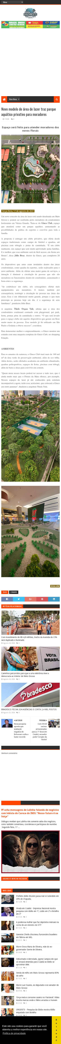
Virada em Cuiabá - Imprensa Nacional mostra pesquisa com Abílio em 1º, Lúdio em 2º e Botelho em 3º (37, 911)
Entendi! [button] (56, 1030)
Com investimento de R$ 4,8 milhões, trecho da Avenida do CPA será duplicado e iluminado (29, 638)
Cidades (13, 592)
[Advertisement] (30, 64)
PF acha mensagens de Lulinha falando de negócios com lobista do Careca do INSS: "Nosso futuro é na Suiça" (30, 813)
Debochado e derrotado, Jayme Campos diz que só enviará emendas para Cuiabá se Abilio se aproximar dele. (37, 962)
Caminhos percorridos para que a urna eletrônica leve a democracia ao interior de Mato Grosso (25, 674)
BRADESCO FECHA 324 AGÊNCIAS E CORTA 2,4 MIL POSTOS (29, 709)
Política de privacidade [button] (14, 1033)
